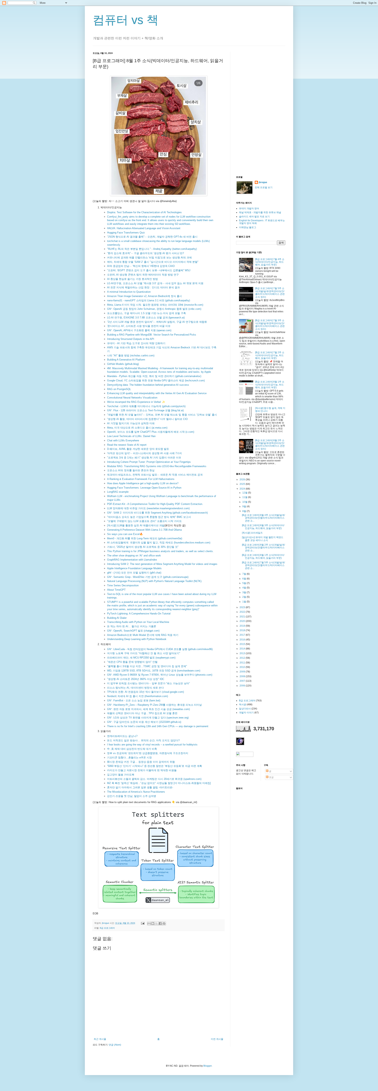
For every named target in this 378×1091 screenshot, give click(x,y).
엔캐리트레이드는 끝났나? (122, 736)
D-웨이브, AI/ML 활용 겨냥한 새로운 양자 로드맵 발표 (138, 448)
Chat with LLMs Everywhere (123, 440)
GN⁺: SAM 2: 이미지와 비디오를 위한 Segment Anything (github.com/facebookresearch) (157, 512)
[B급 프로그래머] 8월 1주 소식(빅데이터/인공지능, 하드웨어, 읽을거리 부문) (269, 384)
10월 (245, 502)
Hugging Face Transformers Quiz (126, 232)
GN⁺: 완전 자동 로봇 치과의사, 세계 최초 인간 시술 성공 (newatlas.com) (148, 709)
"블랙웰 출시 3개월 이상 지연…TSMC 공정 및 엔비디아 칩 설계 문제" (147, 666)
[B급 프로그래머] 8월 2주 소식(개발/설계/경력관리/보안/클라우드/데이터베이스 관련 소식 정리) (270, 444)
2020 (243, 621)
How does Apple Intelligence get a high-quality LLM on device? (142, 483)
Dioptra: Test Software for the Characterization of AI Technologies (144, 212)
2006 (243, 685)
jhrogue (263, 182)
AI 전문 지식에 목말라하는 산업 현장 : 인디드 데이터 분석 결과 (143, 287)
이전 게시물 (217, 1039)
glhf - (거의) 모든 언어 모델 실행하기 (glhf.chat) (134, 572)
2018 (243, 630)
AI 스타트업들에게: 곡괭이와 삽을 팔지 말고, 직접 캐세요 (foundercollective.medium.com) (158, 542)
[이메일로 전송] (149, 923)
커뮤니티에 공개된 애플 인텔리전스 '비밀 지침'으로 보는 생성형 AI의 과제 (149, 257)
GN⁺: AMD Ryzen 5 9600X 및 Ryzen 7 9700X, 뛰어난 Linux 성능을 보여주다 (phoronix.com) (159, 674)
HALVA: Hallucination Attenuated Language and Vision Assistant (143, 228)
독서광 (242, 704)
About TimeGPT (116, 589)
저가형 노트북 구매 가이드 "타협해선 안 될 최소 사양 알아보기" (143, 653)
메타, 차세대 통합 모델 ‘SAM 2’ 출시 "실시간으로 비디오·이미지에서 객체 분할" (152, 261)
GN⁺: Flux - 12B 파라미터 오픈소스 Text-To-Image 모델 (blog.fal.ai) (145, 410)
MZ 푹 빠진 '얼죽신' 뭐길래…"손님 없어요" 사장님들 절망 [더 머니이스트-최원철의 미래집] (159, 783)
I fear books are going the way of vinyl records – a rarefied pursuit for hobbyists (152, 744)
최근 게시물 (100, 1039)
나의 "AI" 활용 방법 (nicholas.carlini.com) (130, 355)
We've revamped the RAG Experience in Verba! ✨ (136, 401)
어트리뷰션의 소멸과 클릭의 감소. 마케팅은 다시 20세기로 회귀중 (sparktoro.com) (154, 778)
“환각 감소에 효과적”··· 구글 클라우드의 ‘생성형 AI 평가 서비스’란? (145, 253)
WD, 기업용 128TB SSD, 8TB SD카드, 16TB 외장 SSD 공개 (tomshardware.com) (153, 670)
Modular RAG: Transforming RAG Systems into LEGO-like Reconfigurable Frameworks (156, 466)
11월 (245, 497)
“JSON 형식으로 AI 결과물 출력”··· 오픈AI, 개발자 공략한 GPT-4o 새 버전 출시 (152, 236)
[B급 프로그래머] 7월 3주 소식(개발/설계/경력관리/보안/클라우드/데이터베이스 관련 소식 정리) (270, 324)
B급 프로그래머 (107, 928)
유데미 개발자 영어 (249, 208)
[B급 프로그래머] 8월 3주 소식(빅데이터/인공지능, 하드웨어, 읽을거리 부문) (263, 526)
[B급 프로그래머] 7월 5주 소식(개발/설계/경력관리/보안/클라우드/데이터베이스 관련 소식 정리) (270, 292)
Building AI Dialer (117, 617)
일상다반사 (245, 708)
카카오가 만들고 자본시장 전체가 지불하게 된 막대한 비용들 (142, 770)
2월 (244, 597)
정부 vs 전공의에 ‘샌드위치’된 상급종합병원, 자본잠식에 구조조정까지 (147, 753)
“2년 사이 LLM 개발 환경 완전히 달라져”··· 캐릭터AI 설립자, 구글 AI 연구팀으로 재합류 (157, 321)
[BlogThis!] (153, 923)
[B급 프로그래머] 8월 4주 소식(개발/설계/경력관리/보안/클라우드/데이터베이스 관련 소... (263, 518)
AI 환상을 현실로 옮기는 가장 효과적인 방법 (132, 279)
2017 (243, 635)
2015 (243, 644)
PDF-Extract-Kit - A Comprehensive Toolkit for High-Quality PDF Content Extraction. (155, 504)
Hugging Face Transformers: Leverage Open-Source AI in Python (144, 487)
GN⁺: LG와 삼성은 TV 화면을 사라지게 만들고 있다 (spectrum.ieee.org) (148, 717)
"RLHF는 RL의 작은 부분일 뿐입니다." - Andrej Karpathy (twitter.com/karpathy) (152, 248)
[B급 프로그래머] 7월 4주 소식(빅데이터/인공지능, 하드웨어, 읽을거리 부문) (269, 262)
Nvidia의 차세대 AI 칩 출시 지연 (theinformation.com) (137, 696)
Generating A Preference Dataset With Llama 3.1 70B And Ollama (144, 529)
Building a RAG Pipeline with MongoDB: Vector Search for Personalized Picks (151, 334)
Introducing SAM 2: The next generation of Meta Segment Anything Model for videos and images (162, 564)
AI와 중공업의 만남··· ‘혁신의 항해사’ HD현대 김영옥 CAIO (141, 266)
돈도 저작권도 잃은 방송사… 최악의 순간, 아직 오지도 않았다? (143, 740)
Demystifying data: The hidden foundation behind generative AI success (148, 384)
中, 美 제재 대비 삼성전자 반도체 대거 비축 (132, 748)
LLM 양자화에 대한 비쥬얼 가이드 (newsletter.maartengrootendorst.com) (148, 508)
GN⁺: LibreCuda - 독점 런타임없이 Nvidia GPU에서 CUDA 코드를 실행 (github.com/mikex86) (160, 649)
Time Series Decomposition (123, 585)
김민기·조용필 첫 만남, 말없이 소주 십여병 (131, 796)
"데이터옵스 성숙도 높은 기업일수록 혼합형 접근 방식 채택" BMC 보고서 (149, 517)
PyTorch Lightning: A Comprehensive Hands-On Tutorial (138, 613)
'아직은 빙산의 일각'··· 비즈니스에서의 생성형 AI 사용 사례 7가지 (144, 453)
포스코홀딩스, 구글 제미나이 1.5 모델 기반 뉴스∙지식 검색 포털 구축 (146, 313)
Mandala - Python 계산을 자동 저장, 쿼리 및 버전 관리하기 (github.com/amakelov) (154, 376)
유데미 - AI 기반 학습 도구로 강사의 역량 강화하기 (136, 343)
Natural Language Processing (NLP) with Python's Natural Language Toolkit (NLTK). (154, 581)
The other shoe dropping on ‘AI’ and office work (134, 555)
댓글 (271, 777)
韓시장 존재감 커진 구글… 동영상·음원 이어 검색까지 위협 (141, 761)
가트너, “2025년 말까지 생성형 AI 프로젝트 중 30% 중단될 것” (142, 546)
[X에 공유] (156, 923)
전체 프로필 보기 (263, 187)
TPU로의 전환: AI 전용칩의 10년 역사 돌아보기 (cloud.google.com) (145, 691)
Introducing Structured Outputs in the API (130, 339)
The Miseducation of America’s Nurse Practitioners (136, 791)
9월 (244, 506)
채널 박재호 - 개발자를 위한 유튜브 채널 (260, 212)
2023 (243, 607)
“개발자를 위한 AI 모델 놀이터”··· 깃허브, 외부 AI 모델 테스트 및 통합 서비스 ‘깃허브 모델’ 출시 (162, 414)
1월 (244, 601)
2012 (243, 658)
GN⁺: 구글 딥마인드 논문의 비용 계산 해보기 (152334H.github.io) (144, 721)
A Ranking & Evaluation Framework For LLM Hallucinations (140, 479)
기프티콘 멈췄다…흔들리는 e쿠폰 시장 (129, 757)
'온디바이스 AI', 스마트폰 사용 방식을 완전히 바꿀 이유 (138, 326)
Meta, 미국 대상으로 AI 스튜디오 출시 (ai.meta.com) (137, 427)
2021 (243, 616)
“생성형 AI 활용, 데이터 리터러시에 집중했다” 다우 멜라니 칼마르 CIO (147, 419)
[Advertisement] (260, 111)
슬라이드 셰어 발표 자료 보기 (254, 216)
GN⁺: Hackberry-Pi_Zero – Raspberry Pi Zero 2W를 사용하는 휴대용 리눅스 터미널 (154, 704)
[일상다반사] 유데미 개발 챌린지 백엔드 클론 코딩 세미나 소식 (262, 538)
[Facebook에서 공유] (160, 923)
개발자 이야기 (246, 712)
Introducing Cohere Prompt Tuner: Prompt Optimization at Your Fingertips (149, 461)
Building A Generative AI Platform (126, 359)
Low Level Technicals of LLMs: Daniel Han (131, 436)
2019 (243, 625)
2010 (243, 667)
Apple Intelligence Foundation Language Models (134, 568)
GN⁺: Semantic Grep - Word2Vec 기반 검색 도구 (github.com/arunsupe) (147, 576)
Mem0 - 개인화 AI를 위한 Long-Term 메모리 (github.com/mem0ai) (144, 538)
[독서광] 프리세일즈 (252, 532)
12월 (245, 492)
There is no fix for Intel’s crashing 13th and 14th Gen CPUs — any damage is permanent (157, 726)
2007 (243, 681)
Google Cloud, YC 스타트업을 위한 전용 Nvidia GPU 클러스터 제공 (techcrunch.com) (156, 380)
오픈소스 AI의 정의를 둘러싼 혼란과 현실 (131, 470)
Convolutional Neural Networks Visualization (132, 397)
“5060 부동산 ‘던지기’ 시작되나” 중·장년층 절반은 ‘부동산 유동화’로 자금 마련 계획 (154, 766)
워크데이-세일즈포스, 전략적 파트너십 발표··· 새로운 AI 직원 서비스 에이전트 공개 (155, 474)
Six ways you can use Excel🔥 (125, 534)
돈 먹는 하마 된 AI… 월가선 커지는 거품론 (131, 626)
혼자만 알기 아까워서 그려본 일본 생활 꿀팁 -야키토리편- (140, 787)
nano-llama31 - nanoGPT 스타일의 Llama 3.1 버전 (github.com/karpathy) (148, 300)
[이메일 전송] (142, 923)
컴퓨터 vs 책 (125, 20)
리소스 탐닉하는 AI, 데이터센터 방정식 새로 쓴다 (135, 687)
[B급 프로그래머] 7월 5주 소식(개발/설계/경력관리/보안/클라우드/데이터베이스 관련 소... (263, 565)
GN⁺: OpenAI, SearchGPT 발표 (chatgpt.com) (133, 630)
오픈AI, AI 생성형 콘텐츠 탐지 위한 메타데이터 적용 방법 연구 (143, 274)
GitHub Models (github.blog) (123, 363)
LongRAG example (118, 491)
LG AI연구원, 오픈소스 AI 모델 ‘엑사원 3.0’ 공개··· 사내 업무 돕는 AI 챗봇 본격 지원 (155, 283)
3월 (244, 592)
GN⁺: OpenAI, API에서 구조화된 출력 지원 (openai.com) (139, 330)
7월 (244, 574)
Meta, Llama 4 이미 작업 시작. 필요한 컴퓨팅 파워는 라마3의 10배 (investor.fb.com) (155, 304)
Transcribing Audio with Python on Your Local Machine (138, 622)
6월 (244, 578)
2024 (243, 488)
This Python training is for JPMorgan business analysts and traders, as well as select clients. (160, 551)
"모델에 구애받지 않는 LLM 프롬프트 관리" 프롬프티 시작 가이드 (144, 521)
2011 (243, 662)
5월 (244, 583)
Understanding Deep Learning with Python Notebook (136, 639)
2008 (243, 676)
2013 (243, 653)
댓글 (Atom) (115, 1044)
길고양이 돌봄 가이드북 (120, 774)
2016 (243, 639)
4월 (244, 587)
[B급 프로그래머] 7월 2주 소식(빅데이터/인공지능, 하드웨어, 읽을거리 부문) (269, 355)
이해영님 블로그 (247, 227)
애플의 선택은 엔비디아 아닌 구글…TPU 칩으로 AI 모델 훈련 (142, 713)
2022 (243, 612)
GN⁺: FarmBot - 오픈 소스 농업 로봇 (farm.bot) (133, 700)
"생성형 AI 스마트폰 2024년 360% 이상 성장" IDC (135, 679)
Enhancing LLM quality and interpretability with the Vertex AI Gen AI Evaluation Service (157, 393)
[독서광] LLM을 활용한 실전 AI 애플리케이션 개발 (135, 525)
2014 (243, 648)
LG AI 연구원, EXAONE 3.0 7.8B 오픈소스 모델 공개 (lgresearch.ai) (146, 317)
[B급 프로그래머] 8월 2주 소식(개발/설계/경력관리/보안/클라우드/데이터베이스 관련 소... (263, 547)
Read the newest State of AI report (126, 444)
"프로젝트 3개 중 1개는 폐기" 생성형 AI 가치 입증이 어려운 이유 (144, 457)
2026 (243, 479)
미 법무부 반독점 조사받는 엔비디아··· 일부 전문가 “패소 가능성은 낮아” (148, 683)
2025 (243, 484)
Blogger (207, 1065)
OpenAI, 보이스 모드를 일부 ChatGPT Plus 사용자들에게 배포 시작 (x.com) (150, 431)
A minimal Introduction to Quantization (129, 291)
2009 (243, 671)
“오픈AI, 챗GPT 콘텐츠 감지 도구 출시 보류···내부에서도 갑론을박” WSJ (148, 270)
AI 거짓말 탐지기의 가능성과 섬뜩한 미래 (131, 423)
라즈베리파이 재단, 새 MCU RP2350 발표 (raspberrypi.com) (141, 657)
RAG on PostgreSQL (119, 389)
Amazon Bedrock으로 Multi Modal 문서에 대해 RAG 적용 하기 (142, 635)
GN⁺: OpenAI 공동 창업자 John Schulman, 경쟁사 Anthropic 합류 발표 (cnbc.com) (154, 308)
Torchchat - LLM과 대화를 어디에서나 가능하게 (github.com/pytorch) (146, 406)
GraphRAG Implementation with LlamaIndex (132, 559)
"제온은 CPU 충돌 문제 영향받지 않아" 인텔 (132, 661)
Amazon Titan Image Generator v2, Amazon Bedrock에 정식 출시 (144, 296)
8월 (244, 511)
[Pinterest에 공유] (164, 923)
